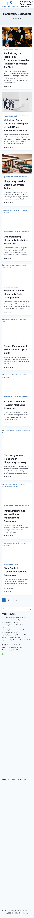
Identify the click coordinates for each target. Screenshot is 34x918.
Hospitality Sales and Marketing (12, 635)
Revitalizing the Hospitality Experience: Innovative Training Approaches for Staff (17, 60)
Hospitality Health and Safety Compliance (16, 625)
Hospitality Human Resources (12, 630)
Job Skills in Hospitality (9, 637)
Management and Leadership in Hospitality (16, 640)
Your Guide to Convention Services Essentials (15, 571)
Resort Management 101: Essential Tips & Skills (15, 349)
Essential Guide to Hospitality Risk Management (14, 294)
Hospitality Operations (9, 632)
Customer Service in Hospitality (12, 617)
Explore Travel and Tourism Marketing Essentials (14, 405)
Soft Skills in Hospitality (9, 645)
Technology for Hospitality (10, 647)
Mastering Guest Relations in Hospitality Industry (15, 459)
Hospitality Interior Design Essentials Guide (14, 185)
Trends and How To (8, 650)
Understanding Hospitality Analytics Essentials (16, 240)
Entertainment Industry (9, 620)
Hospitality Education (11, 49)
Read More (8, 86)
